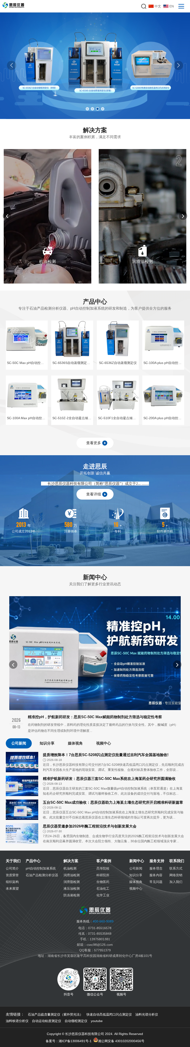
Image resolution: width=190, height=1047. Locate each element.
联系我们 (176, 861)
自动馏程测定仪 (76, 1021)
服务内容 (155, 875)
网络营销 (175, 875)
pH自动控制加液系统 (41, 868)
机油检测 (69, 868)
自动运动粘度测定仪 (46, 1021)
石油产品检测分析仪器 (42, 875)
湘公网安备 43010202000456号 (121, 1041)
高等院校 (102, 868)
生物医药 (102, 882)
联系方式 (175, 868)
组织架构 (12, 882)
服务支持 (156, 861)
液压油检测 (71, 888)
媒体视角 (75, 743)
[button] (178, 65)
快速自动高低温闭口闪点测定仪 (109, 1014)
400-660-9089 (95, 921)
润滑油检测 (71, 875)
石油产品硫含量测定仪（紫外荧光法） (55, 1014)
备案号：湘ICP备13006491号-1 (69, 1041)
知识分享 (47, 743)
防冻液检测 (71, 895)
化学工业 (102, 895)
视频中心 (103, 743)
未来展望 (12, 888)
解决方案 (70, 861)
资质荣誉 (12, 875)
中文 (158, 6)
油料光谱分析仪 (146, 1014)
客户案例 (103, 861)
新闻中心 (136, 861)
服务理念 (155, 868)
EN (171, 6)
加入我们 (175, 882)
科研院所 (102, 875)
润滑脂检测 (71, 882)
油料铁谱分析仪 (17, 1021)
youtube (97, 1021)
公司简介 (12, 868)
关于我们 (13, 861)
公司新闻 (18, 743)
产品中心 (33, 861)
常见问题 (155, 882)
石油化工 (102, 888)
